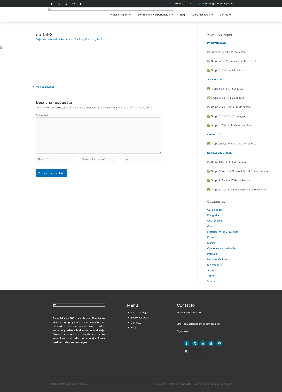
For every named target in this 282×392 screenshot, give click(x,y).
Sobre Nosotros (200, 14)
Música (211, 242)
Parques (212, 253)
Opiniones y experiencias (221, 248)
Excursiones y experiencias (153, 14)
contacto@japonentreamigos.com (202, 323)
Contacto (225, 14)
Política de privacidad (179, 383)
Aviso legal (159, 383)
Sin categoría (214, 264)
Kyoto (210, 237)
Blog (182, 14)
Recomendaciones (218, 259)
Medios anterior (43, 86)
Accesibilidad (224, 383)
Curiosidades (215, 209)
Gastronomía (214, 220)
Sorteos (212, 270)
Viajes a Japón (118, 14)
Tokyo (210, 275)
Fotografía (213, 215)
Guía (209, 226)
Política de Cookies (205, 383)
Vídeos (211, 281)
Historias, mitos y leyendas (222, 231)
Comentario (43, 115)
